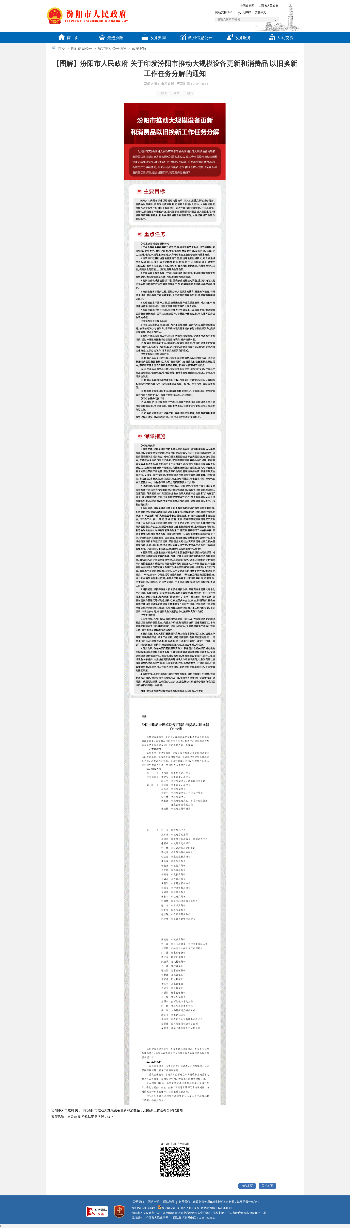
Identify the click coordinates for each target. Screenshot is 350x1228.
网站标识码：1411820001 (216, 1208)
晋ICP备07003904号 (143, 1208)
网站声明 (153, 1201)
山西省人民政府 (268, 5)
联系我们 (184, 1201)
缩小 (190, 93)
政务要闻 (158, 37)
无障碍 (246, 12)
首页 (61, 49)
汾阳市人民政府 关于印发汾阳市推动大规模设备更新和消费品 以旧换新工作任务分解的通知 (117, 1110)
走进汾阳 (115, 37)
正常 (177, 93)
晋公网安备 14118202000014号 (180, 1208)
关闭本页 (267, 1185)
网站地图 (169, 1201)
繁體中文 (260, 12)
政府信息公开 (200, 37)
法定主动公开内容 (112, 49)
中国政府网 (247, 5)
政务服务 (243, 37)
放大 (164, 93)
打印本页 (247, 1185)
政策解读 (139, 49)
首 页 (73, 37)
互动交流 (285, 37)
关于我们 (138, 1201)
